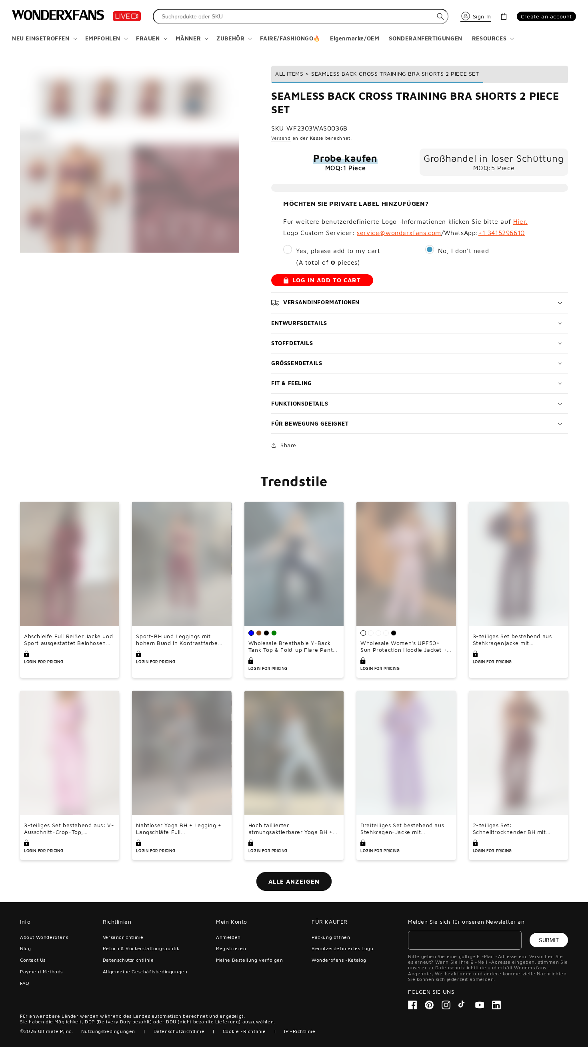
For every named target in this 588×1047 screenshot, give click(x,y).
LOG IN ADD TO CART (326, 280)
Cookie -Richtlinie (244, 1031)
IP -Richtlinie (299, 1031)
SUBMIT (549, 940)
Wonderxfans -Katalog (339, 960)
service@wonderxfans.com (399, 232)
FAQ (25, 983)
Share (288, 445)
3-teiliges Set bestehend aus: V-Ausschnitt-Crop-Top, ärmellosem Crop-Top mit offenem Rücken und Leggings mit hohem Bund (69, 829)
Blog (25, 948)
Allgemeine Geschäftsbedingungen (145, 972)
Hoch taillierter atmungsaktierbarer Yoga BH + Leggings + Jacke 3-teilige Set (290, 829)
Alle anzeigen (294, 881)
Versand (281, 138)
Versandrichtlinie (123, 937)
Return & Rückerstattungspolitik (141, 948)
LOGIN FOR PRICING (43, 661)
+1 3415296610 (501, 232)
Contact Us (33, 960)
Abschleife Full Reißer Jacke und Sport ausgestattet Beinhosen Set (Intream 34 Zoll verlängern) (68, 640)
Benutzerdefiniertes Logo (342, 948)
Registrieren (231, 948)
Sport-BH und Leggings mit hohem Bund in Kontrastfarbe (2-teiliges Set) (177, 640)
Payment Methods (41, 972)
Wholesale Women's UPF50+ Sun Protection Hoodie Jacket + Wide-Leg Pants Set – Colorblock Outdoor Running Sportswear (403, 646)
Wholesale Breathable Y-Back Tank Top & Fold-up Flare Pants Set (292, 646)
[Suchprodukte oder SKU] (440, 16)
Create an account (546, 16)
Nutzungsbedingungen (108, 1031)
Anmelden (228, 937)
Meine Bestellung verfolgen (249, 960)
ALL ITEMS (289, 73)
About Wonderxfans (44, 937)
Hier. (520, 221)
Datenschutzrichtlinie (128, 960)
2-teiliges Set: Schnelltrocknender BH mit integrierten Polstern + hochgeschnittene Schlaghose (514, 829)
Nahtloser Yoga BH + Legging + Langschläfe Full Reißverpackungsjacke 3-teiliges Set (181, 829)
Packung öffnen (331, 937)
